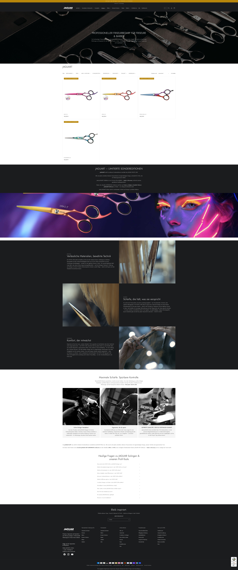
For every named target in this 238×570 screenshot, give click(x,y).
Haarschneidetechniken (143, 530)
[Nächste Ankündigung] (175, 3)
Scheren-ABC (141, 537)
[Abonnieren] (128, 519)
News (121, 542)
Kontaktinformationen (139, 565)
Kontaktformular (123, 544)
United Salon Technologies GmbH (95, 565)
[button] (78, 8)
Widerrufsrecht (127, 565)
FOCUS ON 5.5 (143, 114)
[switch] (234, 565)
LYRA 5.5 (104, 114)
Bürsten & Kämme (85, 537)
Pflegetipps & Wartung (143, 533)
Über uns (121, 530)
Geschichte (122, 533)
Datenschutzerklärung (117, 565)
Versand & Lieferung (162, 533)
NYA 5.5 (65, 114)
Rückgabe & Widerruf (162, 535)
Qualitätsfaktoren (142, 535)
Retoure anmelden (161, 542)
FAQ (120, 546)
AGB (122, 565)
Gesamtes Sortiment (85, 530)
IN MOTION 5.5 (67, 157)
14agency (110, 565)
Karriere (121, 539)
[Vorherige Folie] (116, 239)
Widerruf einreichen (162, 539)
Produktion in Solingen (124, 535)
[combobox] (165, 8)
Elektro (83, 535)
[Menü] (236, 557)
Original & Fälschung (143, 539)
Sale (101, 542)
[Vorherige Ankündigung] (63, 3)
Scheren (83, 533)
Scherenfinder (141, 542)
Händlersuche (160, 530)
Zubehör (83, 542)
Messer (83, 539)
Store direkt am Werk (124, 537)
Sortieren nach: (154, 73)
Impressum (133, 565)
